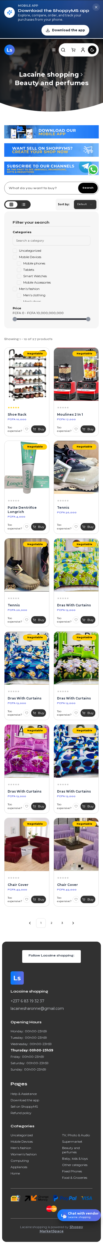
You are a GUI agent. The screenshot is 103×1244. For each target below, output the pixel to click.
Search (87, 187)
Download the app (25, 1100)
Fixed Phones (72, 1171)
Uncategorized (22, 1135)
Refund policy (21, 1113)
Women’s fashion (24, 1154)
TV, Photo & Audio (76, 1135)
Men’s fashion (21, 1148)
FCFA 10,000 (17, 419)
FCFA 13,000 (66, 610)
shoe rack (17, 414)
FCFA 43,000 (17, 889)
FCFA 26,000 (17, 610)
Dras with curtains (74, 605)
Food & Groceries (74, 1178)
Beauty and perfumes (51, 83)
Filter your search (31, 222)
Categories (22, 232)
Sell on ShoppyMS (24, 1106)
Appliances (19, 1167)
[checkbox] (15, 251)
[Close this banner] (96, 7)
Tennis (63, 508)
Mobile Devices (22, 1141)
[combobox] (85, 204)
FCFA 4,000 (16, 516)
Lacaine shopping (49, 74)
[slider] (15, 319)
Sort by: (63, 204)
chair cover (18, 885)
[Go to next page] (73, 923)
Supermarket (72, 1141)
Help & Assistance (24, 1094)
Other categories (74, 1165)
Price (17, 308)
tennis (14, 605)
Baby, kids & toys (75, 1158)
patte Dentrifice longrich (22, 510)
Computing (20, 1161)
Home (15, 1173)
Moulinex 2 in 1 (70, 414)
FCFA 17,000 (66, 419)
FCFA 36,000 (67, 512)
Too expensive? (15, 429)
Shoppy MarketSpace (61, 1229)
